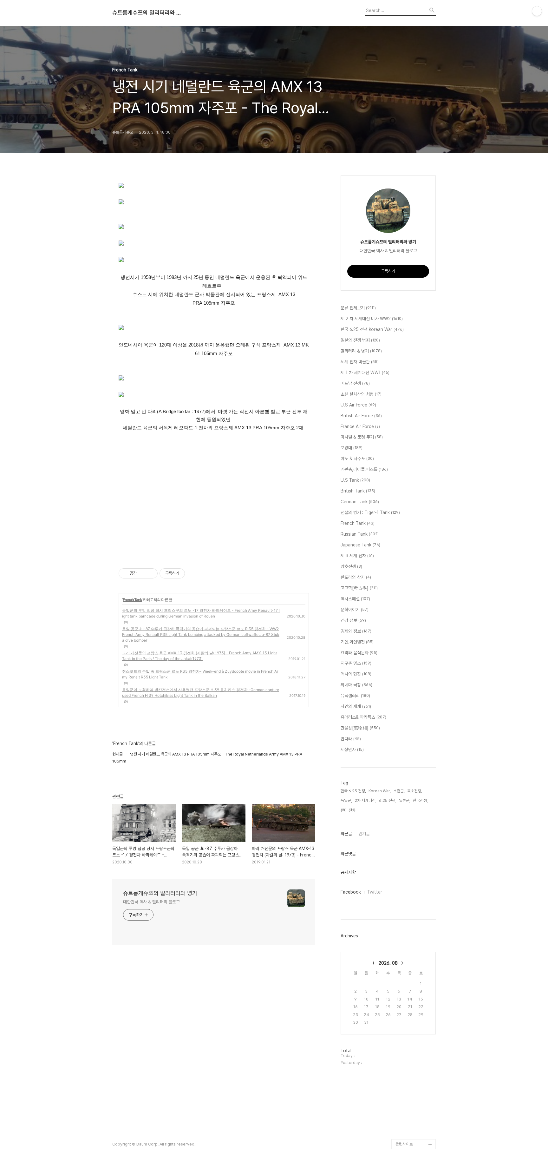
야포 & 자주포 (357, 458)
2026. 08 (388, 963)
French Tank (132, 599)
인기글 (364, 833)
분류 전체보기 (358, 307)
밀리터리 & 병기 (361, 350)
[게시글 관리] (150, 573)
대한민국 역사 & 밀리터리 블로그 (151, 901)
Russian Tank (360, 534)
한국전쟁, (420, 800)
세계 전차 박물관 (360, 361)
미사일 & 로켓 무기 (362, 436)
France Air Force (360, 426)
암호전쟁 (351, 566)
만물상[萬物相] (360, 727)
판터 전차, (348, 810)
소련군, (399, 791)
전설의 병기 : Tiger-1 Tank (370, 512)
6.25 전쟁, (387, 800)
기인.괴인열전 (357, 641)
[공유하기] (143, 573)
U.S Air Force (358, 404)
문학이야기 (355, 609)
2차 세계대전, (365, 800)
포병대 (351, 447)
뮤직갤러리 (355, 695)
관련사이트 (404, 1144)
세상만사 (352, 749)
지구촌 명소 (356, 663)
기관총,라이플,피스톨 (364, 469)
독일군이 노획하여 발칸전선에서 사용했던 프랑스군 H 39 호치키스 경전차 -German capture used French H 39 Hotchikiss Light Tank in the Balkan (200, 692)
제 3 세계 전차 (357, 555)
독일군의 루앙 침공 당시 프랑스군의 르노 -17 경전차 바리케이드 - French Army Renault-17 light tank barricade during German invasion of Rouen (201, 613)
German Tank (360, 501)
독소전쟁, (414, 791)
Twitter (374, 892)
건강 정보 (353, 620)
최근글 (346, 833)
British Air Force (361, 415)
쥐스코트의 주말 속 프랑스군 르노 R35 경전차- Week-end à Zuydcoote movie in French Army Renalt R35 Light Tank (200, 674)
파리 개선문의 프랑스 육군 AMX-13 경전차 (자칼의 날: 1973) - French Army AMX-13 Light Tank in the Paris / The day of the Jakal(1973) (199, 656)
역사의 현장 (356, 674)
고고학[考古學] (359, 588)
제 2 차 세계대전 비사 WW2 (372, 318)
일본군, (404, 800)
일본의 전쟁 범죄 (360, 340)
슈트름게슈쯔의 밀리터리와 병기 (147, 13)
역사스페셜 (355, 598)
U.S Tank (355, 480)
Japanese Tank (360, 544)
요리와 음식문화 (359, 652)
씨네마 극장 (356, 684)
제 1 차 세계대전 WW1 (365, 372)
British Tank (358, 490)
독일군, (346, 800)
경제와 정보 (356, 631)
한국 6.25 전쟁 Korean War (372, 329)
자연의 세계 (356, 706)
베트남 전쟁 (355, 383)
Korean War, (380, 791)
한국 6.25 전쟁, (353, 791)
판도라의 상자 (356, 577)
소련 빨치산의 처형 (361, 394)
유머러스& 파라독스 (363, 717)
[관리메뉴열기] (537, 11)
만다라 (351, 738)
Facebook (351, 892)
